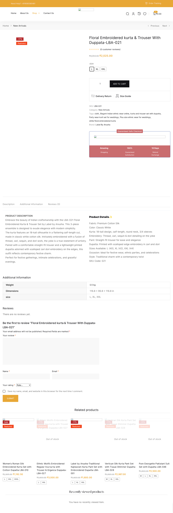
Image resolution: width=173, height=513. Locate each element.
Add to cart (119, 84)
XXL (99, 297)
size (91, 63)
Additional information (31, 204)
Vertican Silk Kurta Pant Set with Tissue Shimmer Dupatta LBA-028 (120, 466)
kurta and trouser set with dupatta (145, 113)
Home (6, 25)
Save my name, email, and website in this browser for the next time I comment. (45, 391)
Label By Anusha (103, 124)
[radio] (92, 69)
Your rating (9, 385)
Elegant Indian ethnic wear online (114, 113)
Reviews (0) (54, 204)
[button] (130, 131)
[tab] (11, 204)
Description (8, 204)
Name (6, 371)
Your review (9, 335)
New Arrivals (19, 25)
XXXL (16, 479)
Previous (155, 26)
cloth (97, 113)
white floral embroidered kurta (102, 121)
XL (93, 297)
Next (164, 26)
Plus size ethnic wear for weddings (135, 117)
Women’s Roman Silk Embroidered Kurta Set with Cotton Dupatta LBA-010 (17, 466)
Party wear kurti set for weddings (104, 117)
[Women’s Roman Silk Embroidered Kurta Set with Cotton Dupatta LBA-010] (18, 439)
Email (55, 371)
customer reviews (110, 49)
